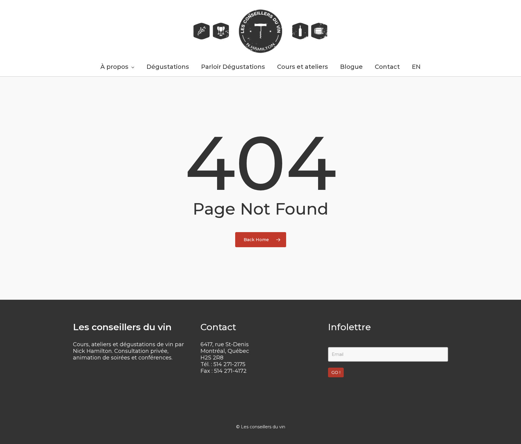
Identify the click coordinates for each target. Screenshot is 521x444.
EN (416, 66)
